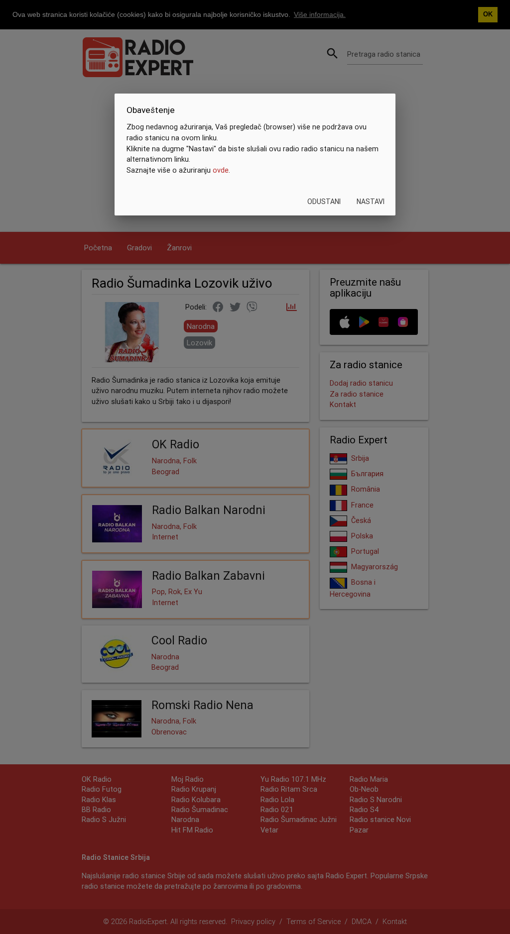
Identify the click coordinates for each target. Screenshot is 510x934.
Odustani (324, 201)
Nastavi (370, 201)
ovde (221, 170)
